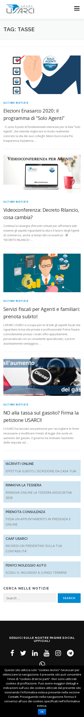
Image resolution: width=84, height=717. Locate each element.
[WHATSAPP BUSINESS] (42, 664)
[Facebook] (12, 652)
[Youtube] (47, 652)
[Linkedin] (35, 652)
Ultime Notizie (15, 102)
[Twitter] (23, 652)
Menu (76, 8)
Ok (42, 711)
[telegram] (70, 652)
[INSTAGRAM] (58, 652)
